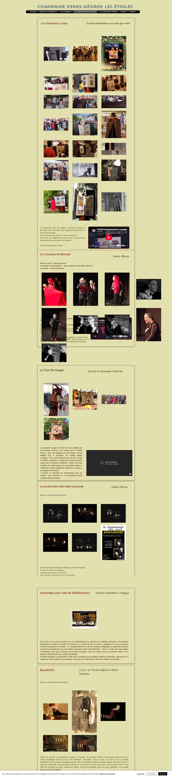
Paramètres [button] (140, 774)
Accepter (163, 774)
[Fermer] (169, 773)
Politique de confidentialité (107, 774)
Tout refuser (151, 774)
